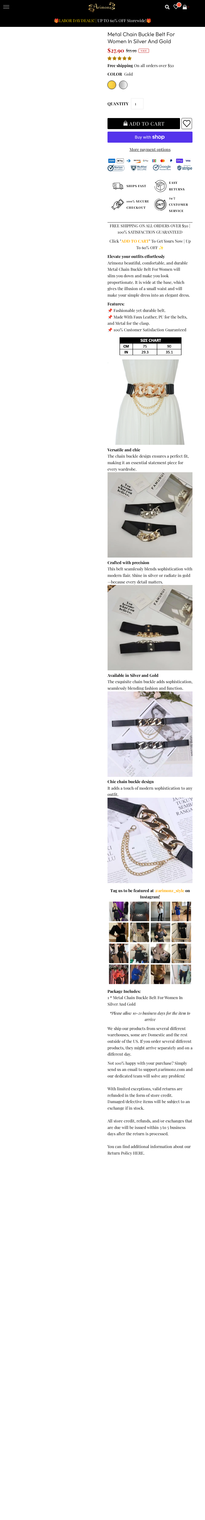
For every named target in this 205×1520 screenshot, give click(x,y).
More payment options (150, 149)
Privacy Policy (27, 1239)
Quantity (118, 103)
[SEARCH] (167, 7)
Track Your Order (30, 1226)
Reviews (21, 1259)
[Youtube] (151, 1323)
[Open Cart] (184, 7)
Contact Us (24, 1271)
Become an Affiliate (121, 1259)
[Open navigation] (6, 7)
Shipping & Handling (33, 1252)
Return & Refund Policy (35, 1245)
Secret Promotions (121, 1233)
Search (20, 1265)
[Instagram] (165, 1323)
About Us (112, 1239)
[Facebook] (108, 1323)
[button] (120, 58)
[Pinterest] (136, 1323)
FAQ (108, 1245)
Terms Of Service (29, 1233)
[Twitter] (122, 1323)
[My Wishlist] (176, 7)
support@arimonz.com (164, 1069)
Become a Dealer (119, 1252)
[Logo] (102, 7)
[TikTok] (178, 1323)
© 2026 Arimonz (27, 1495)
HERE (138, 1153)
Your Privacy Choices (33, 1278)
